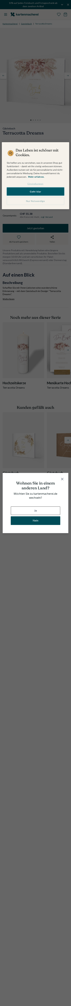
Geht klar (35, 191)
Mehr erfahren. (36, 176)
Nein (35, 520)
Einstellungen (35, 183)
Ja (35, 510)
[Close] (62, 479)
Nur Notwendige (35, 201)
